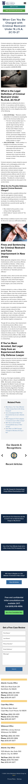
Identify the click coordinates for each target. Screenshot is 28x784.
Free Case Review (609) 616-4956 (14, 10)
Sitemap (19, 779)
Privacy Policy (11, 779)
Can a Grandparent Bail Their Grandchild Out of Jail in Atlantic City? (15, 415)
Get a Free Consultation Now (14, 612)
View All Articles (14, 582)
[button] (2, 455)
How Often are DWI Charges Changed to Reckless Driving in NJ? (14, 430)
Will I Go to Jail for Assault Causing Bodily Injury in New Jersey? (14, 424)
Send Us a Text (14, 6)
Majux (14, 775)
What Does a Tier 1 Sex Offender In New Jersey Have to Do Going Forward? (15, 409)
